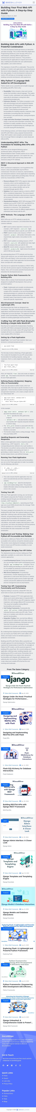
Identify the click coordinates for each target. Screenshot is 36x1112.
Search (6, 1078)
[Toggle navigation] (33, 2)
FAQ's (5, 1096)
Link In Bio (7, 1081)
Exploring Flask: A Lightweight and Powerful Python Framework (18, 949)
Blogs (5, 1101)
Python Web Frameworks (8, 18)
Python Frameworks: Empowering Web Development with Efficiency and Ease (17, 986)
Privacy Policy (8, 1083)
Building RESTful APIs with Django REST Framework (14, 805)
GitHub (16, 349)
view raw (32, 349)
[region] (18, 346)
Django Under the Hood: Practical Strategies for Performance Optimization (17, 699)
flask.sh (4, 349)
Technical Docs (8, 1093)
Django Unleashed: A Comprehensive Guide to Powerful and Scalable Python (18, 1022)
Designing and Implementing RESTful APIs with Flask (15, 734)
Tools (5, 1099)
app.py (4, 369)
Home (5, 1075)
